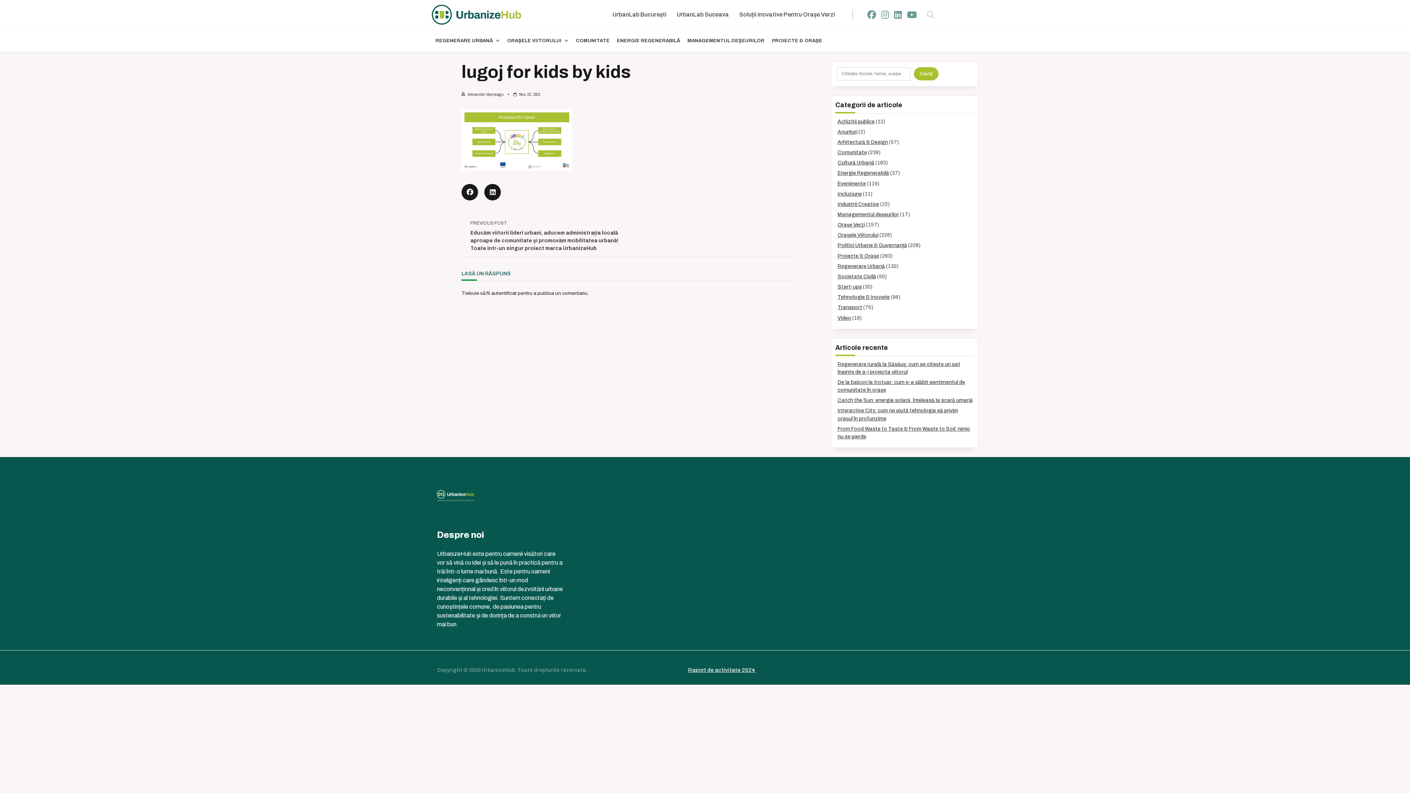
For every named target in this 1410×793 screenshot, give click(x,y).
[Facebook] (871, 14)
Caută (926, 73)
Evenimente (852, 184)
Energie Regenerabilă (648, 40)
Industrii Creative (858, 204)
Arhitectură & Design (863, 142)
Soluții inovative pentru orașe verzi (787, 14)
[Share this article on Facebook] (470, 192)
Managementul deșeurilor (725, 40)
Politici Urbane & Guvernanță (872, 245)
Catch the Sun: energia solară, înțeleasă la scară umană (905, 400)
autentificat (504, 293)
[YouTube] (912, 14)
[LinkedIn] (898, 14)
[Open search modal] (930, 14)
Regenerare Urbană (464, 40)
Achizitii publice (856, 121)
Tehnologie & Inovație (864, 297)
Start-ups (850, 287)
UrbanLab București (639, 14)
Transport (850, 307)
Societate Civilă (857, 276)
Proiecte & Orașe (797, 40)
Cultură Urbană (856, 163)
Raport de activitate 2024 (721, 670)
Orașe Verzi (851, 225)
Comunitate (593, 40)
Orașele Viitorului (534, 40)
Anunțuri (847, 132)
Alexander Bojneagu (485, 95)
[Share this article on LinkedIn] (492, 192)
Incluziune (850, 194)
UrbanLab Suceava (703, 14)
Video (844, 318)
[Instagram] (885, 14)
